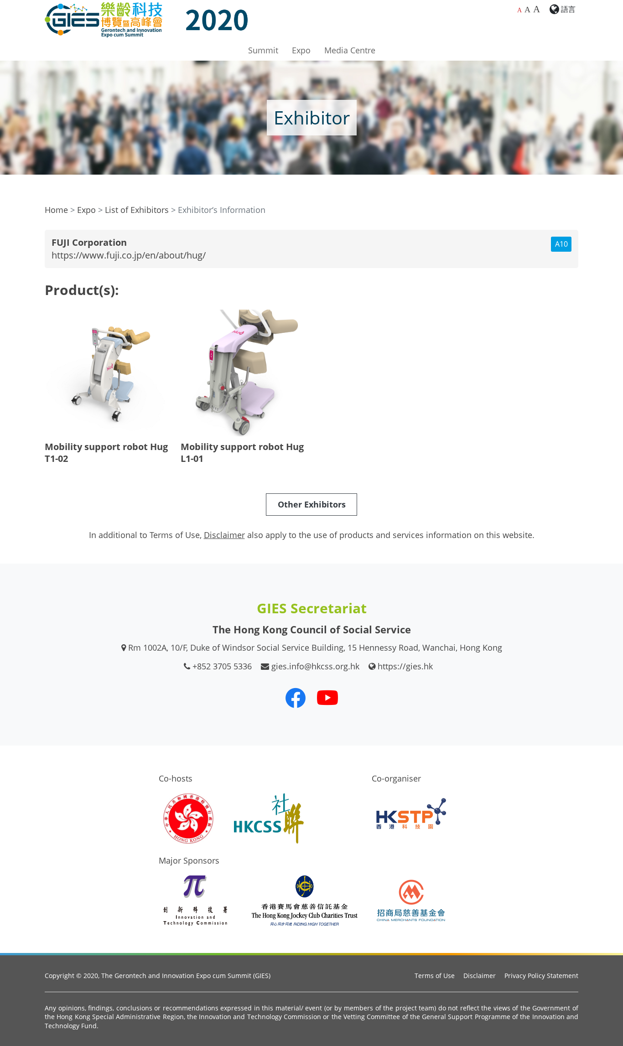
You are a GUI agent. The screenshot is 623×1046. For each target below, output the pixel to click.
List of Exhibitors (137, 209)
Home (56, 209)
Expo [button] (301, 50)
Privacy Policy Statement (541, 975)
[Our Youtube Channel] (327, 697)
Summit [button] (263, 50)
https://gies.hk (405, 666)
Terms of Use (435, 975)
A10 (561, 244)
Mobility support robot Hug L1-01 (242, 452)
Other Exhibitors (312, 504)
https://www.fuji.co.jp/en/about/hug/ (129, 255)
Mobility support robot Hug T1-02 (106, 452)
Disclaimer (479, 975)
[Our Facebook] (295, 697)
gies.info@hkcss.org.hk (315, 666)
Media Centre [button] (349, 50)
